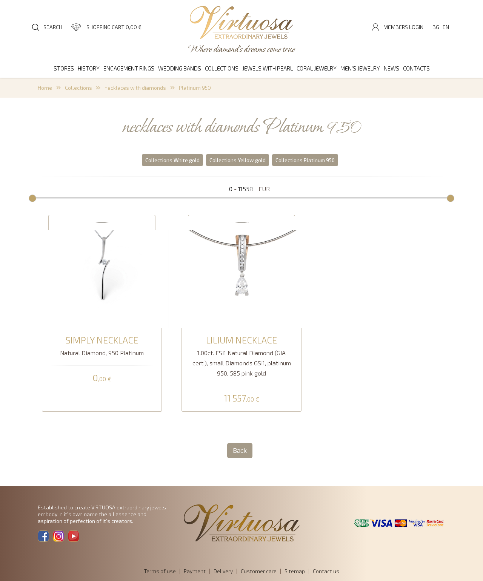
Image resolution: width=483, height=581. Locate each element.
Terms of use (160, 571)
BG (435, 27)
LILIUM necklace (241, 340)
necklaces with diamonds (135, 87)
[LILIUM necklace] (241, 278)
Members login (403, 27)
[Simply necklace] (102, 278)
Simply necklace (102, 340)
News (391, 68)
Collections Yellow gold (237, 160)
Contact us (326, 571)
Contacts (416, 68)
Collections (221, 68)
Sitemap (295, 571)
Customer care (259, 571)
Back (240, 450)
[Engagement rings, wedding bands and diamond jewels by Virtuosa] (241, 23)
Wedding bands (179, 68)
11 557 (241, 398)
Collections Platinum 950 (305, 160)
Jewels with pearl (267, 68)
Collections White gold (172, 160)
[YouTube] (73, 536)
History (89, 68)
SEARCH (52, 27)
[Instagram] (58, 536)
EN (446, 27)
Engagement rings (128, 68)
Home (45, 87)
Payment (195, 571)
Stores (64, 68)
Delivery (223, 571)
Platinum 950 (195, 87)
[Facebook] (43, 536)
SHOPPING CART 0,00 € (114, 27)
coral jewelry (317, 68)
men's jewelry (360, 68)
